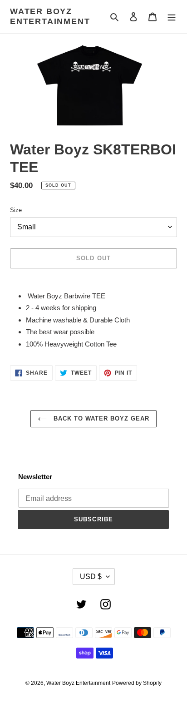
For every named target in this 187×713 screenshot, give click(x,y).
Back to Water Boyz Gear (100, 418)
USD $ (91, 576)
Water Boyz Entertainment (50, 16)
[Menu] (171, 16)
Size (16, 210)
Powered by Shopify (137, 683)
